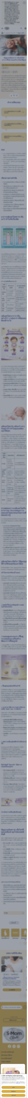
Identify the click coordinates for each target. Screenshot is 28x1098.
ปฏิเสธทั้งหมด (13, 1091)
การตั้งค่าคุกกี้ (13, 1095)
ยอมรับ (13, 1087)
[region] (13, 1086)
